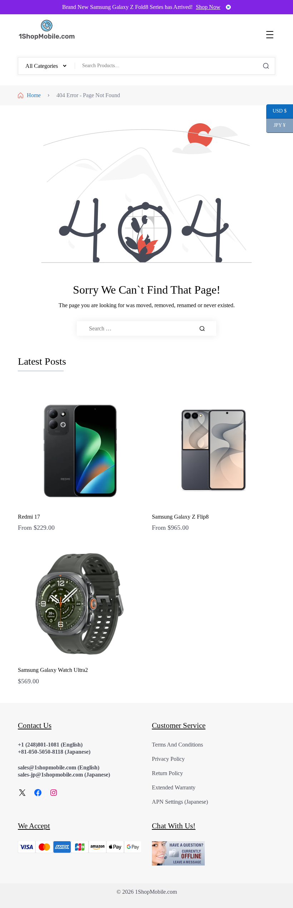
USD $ (276, 111)
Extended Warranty (173, 787)
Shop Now (208, 7)
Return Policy (167, 773)
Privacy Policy (168, 759)
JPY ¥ (275, 125)
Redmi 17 (29, 517)
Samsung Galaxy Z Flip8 (180, 517)
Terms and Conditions (177, 745)
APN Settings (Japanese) (180, 802)
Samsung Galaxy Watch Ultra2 (53, 670)
